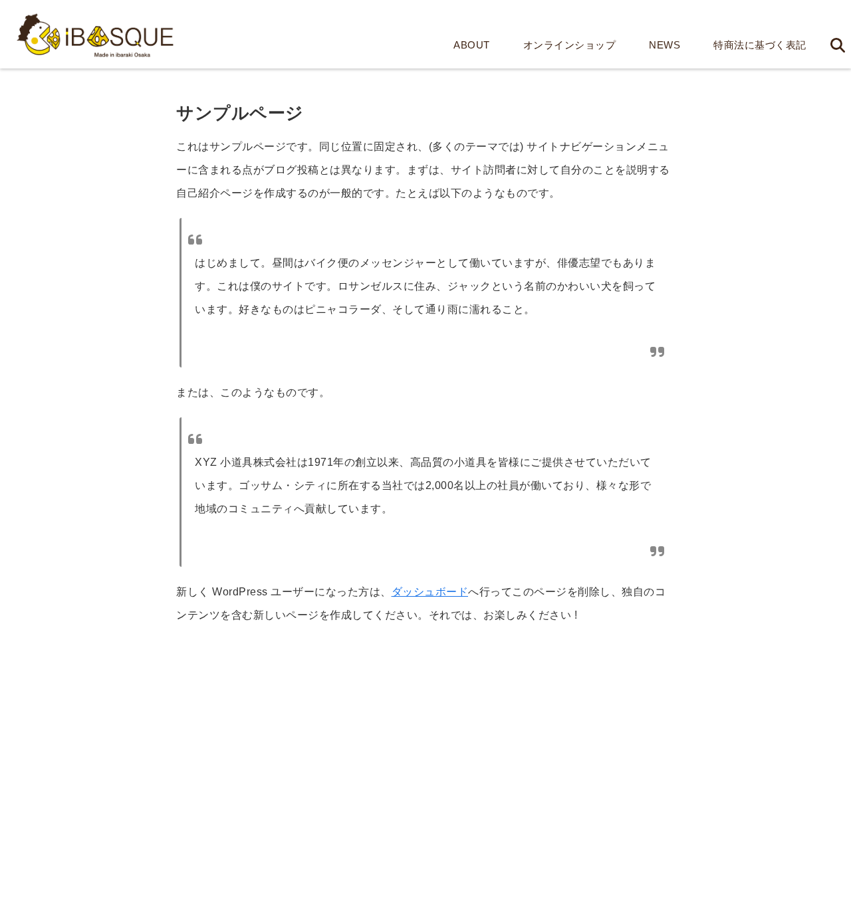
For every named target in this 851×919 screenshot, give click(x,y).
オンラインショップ (569, 45)
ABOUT (471, 45)
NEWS (664, 45)
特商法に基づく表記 (759, 45)
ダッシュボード (430, 591)
